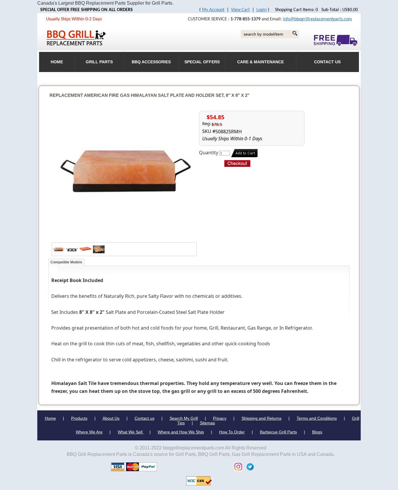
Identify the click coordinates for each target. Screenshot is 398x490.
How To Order (232, 432)
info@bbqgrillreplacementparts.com (317, 19)
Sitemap (207, 423)
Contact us (144, 418)
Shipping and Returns (261, 418)
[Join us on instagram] (236, 466)
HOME (57, 62)
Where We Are (89, 432)
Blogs (317, 432)
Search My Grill (184, 418)
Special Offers (202, 62)
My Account (213, 10)
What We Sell (131, 432)
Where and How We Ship (181, 432)
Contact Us (327, 62)
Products (79, 418)
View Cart (240, 10)
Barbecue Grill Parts (278, 432)
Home (50, 418)
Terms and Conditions (317, 418)
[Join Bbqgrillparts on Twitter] (249, 466)
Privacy (219, 418)
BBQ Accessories (151, 62)
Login (261, 10)
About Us (111, 418)
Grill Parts (99, 62)
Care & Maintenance (260, 62)
